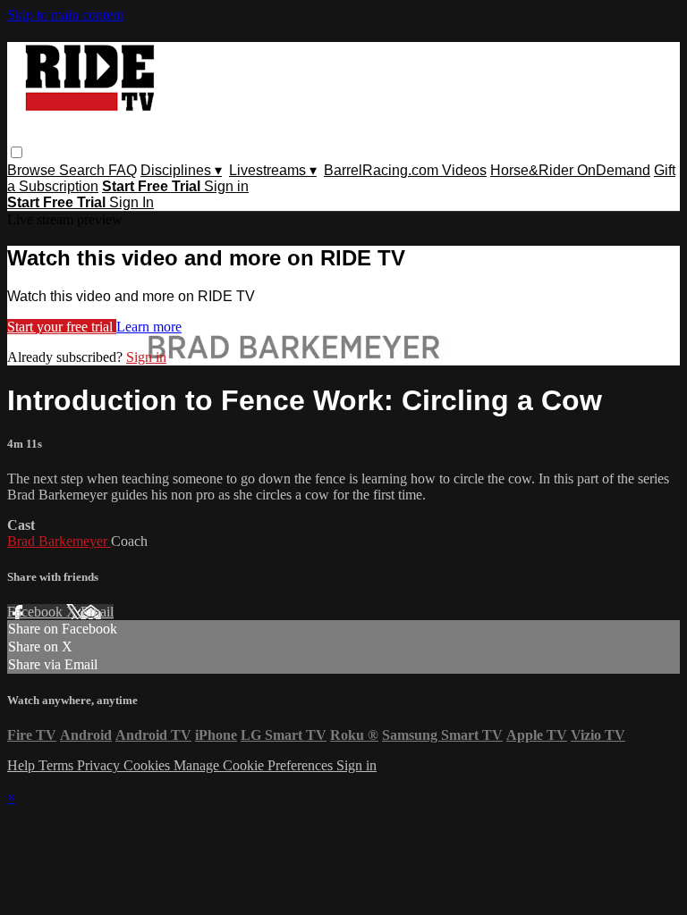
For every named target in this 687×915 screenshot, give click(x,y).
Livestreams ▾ (273, 170)
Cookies (148, 765)
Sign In (131, 202)
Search (83, 170)
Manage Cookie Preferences (255, 765)
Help (22, 765)
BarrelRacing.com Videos (405, 170)
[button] (16, 152)
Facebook (36, 611)
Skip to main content (65, 14)
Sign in (226, 186)
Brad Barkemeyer (59, 541)
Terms (57, 765)
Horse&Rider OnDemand (570, 170)
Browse (33, 170)
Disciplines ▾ (181, 170)
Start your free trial (61, 326)
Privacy (100, 765)
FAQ (122, 170)
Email (97, 611)
